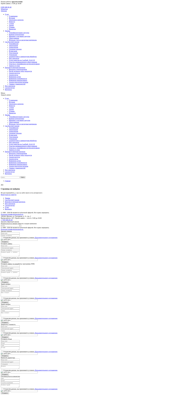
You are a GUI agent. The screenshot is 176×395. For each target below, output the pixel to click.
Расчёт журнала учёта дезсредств (20, 71)
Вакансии (12, 29)
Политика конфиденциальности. (12, 214)
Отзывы (12, 27)
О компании (13, 16)
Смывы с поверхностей (17, 84)
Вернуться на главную (8, 195)
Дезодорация (13, 53)
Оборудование (14, 38)
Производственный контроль (15, 67)
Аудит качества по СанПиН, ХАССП (22, 60)
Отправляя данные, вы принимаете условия (30, 237)
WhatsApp (4, 9)
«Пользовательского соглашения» (46, 237)
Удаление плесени (15, 49)
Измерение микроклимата (18, 80)
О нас (7, 14)
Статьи (11, 23)
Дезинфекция (13, 44)
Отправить (5, 242)
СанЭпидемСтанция (12, 42)
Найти (23, 177)
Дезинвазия (13, 55)
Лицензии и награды (16, 20)
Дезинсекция (13, 47)
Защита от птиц (14, 66)
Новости (12, 22)
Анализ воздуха (14, 73)
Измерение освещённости (18, 78)
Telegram (4, 11)
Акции (11, 25)
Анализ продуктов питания (18, 82)
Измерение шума (15, 77)
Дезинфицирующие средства (19, 33)
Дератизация (13, 45)
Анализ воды (13, 75)
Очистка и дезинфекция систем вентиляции (24, 64)
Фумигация (13, 51)
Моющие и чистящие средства (19, 36)
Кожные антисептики (16, 34)
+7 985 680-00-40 (7, 220)
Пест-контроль (14, 58)
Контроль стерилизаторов (18, 69)
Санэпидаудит (10, 88)
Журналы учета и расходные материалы (23, 40)
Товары (7, 31)
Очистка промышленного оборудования (23, 62)
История (12, 18)
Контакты (8, 89)
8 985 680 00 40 (6, 7)
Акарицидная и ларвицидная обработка (23, 56)
